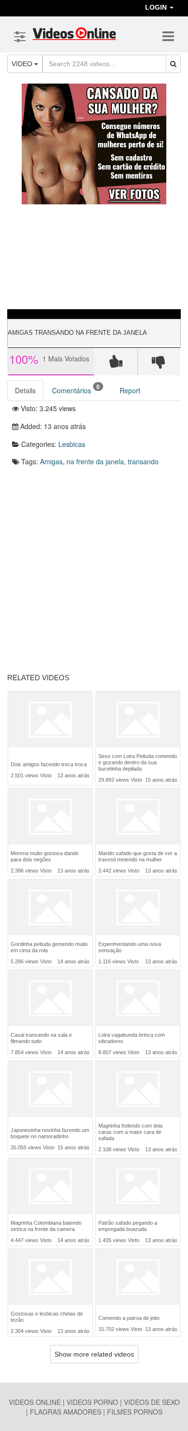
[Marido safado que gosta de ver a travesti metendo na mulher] (138, 816)
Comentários (76, 388)
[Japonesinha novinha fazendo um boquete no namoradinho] (50, 1090)
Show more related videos (94, 1354)
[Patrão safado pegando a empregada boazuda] (138, 1186)
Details (25, 390)
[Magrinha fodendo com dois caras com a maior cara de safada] (138, 1089)
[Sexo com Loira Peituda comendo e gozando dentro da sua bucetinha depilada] (138, 719)
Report (130, 390)
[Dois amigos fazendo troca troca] (50, 721)
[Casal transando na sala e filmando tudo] (50, 998)
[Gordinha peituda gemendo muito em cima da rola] (50, 907)
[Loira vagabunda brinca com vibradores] (138, 998)
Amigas (51, 461)
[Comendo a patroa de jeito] (138, 1278)
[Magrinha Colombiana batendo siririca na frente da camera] (50, 1186)
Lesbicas (71, 444)
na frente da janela (95, 461)
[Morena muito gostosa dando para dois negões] (50, 816)
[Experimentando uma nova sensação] (138, 907)
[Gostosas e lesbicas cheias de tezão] (50, 1277)
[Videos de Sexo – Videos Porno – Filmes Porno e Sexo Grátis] (74, 33)
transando (143, 461)
